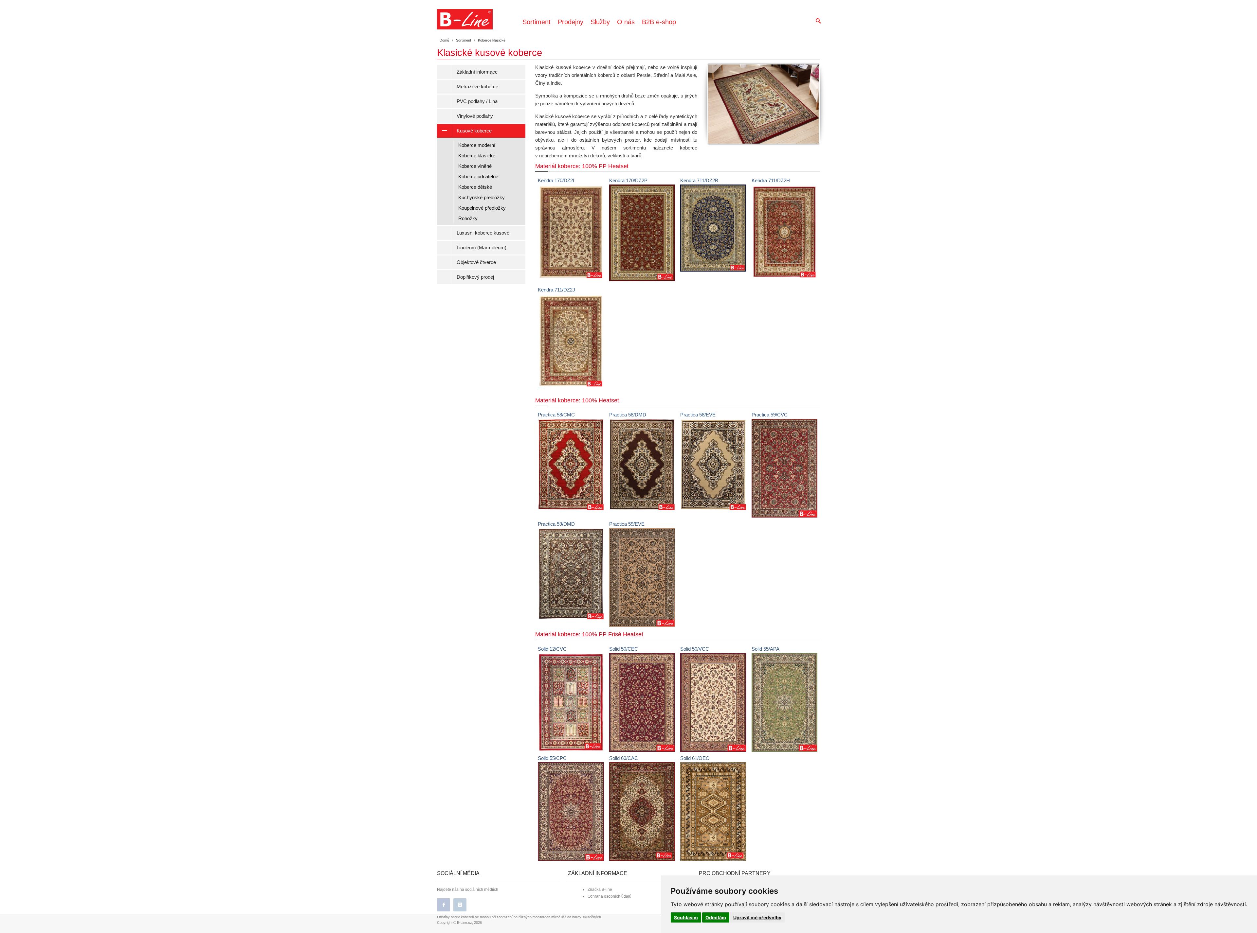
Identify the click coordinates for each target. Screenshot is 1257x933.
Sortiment (536, 22)
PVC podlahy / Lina (477, 101)
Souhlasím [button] (686, 917)
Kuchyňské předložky (481, 197)
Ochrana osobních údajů (609, 896)
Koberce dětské (475, 187)
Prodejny (570, 22)
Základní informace (477, 72)
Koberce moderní (476, 145)
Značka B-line (600, 889)
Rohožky (468, 218)
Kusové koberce (474, 130)
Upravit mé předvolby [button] (757, 917)
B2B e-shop (659, 22)
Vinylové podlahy (475, 116)
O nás (626, 22)
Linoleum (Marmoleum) (481, 247)
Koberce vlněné (475, 166)
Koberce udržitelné (478, 176)
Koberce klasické (476, 155)
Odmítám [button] (715, 917)
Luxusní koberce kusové (483, 233)
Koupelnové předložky (482, 208)
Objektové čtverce (476, 262)
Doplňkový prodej (475, 277)
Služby (600, 22)
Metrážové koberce (477, 86)
